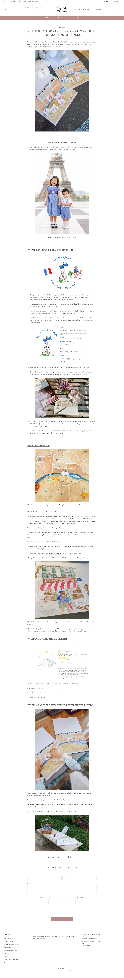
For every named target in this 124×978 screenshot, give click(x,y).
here (50, 528)
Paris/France (61, 27)
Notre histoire (7, 947)
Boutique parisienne (33, 11)
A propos (12, 1)
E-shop (26, 8)
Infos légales (7, 953)
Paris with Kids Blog (53, 542)
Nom (29, 874)
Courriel (66, 874)
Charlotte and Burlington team (73, 42)
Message (31, 883)
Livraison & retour (22, 1)
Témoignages (37, 8)
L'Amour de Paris (59, 237)
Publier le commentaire (62, 902)
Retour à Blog (63, 919)
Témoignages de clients (10, 950)
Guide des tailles (33, 1)
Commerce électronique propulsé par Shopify (62, 971)
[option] (62, 18)
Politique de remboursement (11, 959)
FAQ (5, 962)
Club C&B (97, 9)
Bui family (72, 237)
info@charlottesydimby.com (89, 938)
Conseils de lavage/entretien (11, 944)
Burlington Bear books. (71, 811)
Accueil (6, 1)
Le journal (87, 9)
